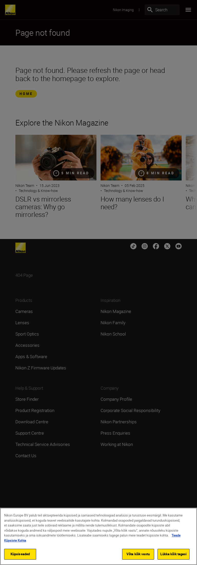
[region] (98, 536)
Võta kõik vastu (138, 554)
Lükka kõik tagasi (173, 554)
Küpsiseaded (20, 554)
